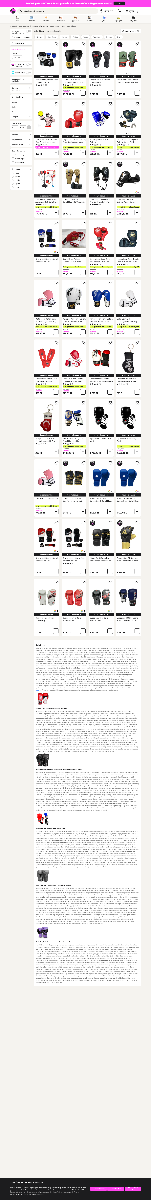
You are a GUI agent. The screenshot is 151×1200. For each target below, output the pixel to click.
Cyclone (64, 37)
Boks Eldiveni (71, 26)
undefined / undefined (22, 37)
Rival (118, 37)
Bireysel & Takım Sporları (40, 26)
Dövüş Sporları (55, 26)
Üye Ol (131, 12)
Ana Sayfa (13, 26)
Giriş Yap (137, 12)
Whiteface (97, 37)
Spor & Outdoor (24, 26)
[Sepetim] (120, 11)
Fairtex (75, 37)
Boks (63, 26)
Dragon (39, 37)
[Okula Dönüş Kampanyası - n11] (75, 3)
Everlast (109, 37)
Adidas (85, 37)
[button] (45, 73)
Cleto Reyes (52, 37)
